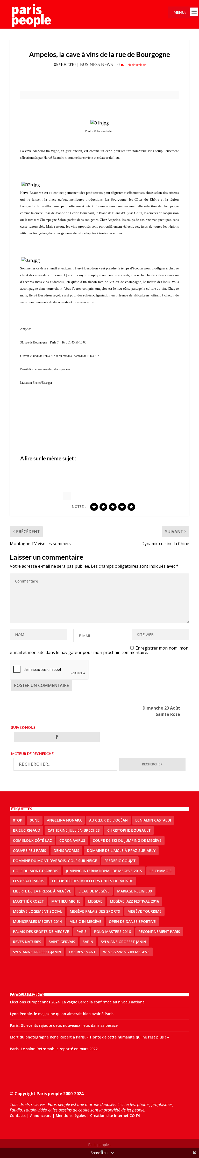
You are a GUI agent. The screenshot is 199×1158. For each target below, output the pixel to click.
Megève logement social (37, 911)
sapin (88, 941)
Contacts (18, 1115)
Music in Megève (85, 921)
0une (34, 820)
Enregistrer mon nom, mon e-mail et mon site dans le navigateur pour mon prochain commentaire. (99, 650)
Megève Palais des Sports (95, 911)
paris (81, 931)
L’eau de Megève (94, 891)
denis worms (66, 850)
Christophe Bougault (129, 830)
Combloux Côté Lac (32, 840)
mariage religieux (134, 891)
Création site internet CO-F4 (115, 1115)
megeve (95, 901)
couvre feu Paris (29, 850)
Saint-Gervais (62, 941)
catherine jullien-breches (74, 830)
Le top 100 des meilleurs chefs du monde (92, 880)
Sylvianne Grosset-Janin (37, 951)
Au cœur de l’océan (108, 820)
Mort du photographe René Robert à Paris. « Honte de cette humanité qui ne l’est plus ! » (89, 1037)
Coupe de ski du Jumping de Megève (127, 840)
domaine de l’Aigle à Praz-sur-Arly (121, 850)
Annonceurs (40, 1115)
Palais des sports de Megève (41, 931)
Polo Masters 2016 (112, 931)
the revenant (82, 951)
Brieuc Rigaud (26, 830)
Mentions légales (71, 1115)
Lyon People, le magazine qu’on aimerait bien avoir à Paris (61, 1013)
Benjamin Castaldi (153, 820)
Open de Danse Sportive (132, 921)
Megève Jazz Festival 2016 (134, 901)
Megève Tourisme (144, 911)
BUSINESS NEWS (96, 64)
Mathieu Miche (65, 901)
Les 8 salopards (28, 880)
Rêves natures (27, 941)
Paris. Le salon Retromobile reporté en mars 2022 (54, 1048)
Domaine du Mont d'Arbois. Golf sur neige (55, 860)
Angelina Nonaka (64, 820)
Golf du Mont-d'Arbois (35, 870)
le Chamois (161, 870)
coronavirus (72, 840)
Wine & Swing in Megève (126, 951)
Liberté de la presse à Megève (42, 891)
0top (17, 820)
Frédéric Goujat (120, 860)
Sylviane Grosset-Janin (123, 941)
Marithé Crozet (28, 901)
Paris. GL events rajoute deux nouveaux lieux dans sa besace (64, 1025)
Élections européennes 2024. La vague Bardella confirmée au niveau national (78, 1002)
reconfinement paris (159, 931)
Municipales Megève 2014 (37, 921)
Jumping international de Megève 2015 (104, 870)
